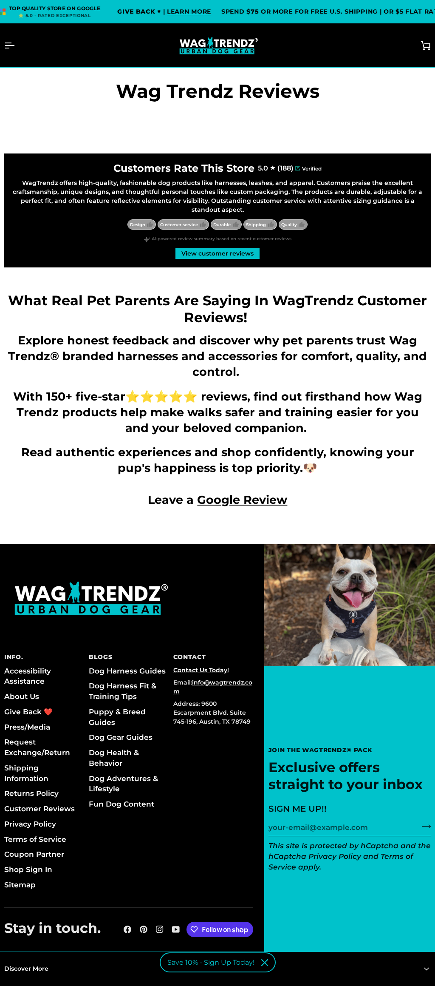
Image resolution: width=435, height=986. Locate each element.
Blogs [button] (101, 657)
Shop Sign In (28, 869)
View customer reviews (217, 253)
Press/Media (27, 727)
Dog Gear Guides (121, 737)
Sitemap (20, 885)
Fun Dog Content (121, 804)
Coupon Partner (34, 854)
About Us (21, 696)
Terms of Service (35, 839)
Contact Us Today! (201, 670)
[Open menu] (17, 45)
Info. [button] (13, 657)
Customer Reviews (39, 808)
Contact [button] (189, 657)
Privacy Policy (334, 856)
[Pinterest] (143, 929)
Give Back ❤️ (28, 712)
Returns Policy (31, 793)
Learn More (189, 11)
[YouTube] (176, 929)
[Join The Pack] (424, 826)
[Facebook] (127, 929)
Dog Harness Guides (127, 671)
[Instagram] (160, 929)
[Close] (264, 962)
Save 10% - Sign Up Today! (210, 962)
